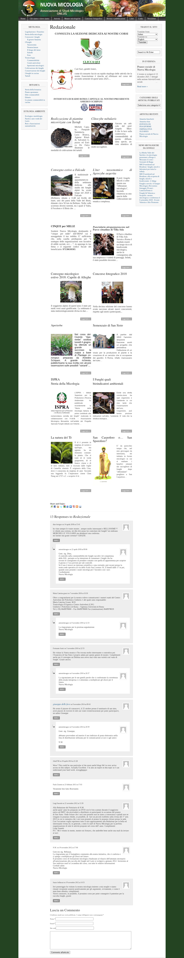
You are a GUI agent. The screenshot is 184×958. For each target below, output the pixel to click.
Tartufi (27, 76)
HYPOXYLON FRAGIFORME (145, 125)
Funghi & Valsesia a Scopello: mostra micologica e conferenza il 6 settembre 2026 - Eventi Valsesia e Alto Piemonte (149, 197)
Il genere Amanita (34, 39)
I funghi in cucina (32, 73)
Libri (132, 19)
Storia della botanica (33, 89)
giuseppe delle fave (61, 703)
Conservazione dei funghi (35, 71)
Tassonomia (31, 45)
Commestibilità (33, 60)
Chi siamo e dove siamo (39, 19)
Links (140, 19)
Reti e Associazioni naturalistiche (32, 125)
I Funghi (28, 42)
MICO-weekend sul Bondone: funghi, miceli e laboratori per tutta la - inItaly (149, 168)
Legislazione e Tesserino (34, 32)
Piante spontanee (31, 92)
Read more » (142, 86)
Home (23, 19)
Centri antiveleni (33, 63)
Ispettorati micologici (35, 65)
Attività (57, 19)
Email (52, 923)
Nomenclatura (32, 47)
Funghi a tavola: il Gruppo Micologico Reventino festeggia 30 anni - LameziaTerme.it (149, 187)
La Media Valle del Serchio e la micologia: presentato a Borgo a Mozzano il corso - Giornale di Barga (148, 157)
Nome (52, 919)
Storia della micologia (33, 34)
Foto (29, 55)
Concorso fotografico (93, 19)
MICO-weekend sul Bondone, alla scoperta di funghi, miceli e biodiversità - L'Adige (149, 177)
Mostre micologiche (72, 19)
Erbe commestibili (32, 95)
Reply (56, 540)
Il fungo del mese (34, 50)
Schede (30, 52)
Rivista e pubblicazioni (116, 19)
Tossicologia (30, 58)
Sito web (53, 928)
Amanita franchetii (146, 119)
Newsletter (151, 19)
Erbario (28, 97)
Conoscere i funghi (32, 37)
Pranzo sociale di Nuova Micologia (146, 68)
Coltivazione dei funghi (34, 68)
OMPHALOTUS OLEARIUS (145, 130)
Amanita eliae (144, 121)
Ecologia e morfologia (33, 116)
